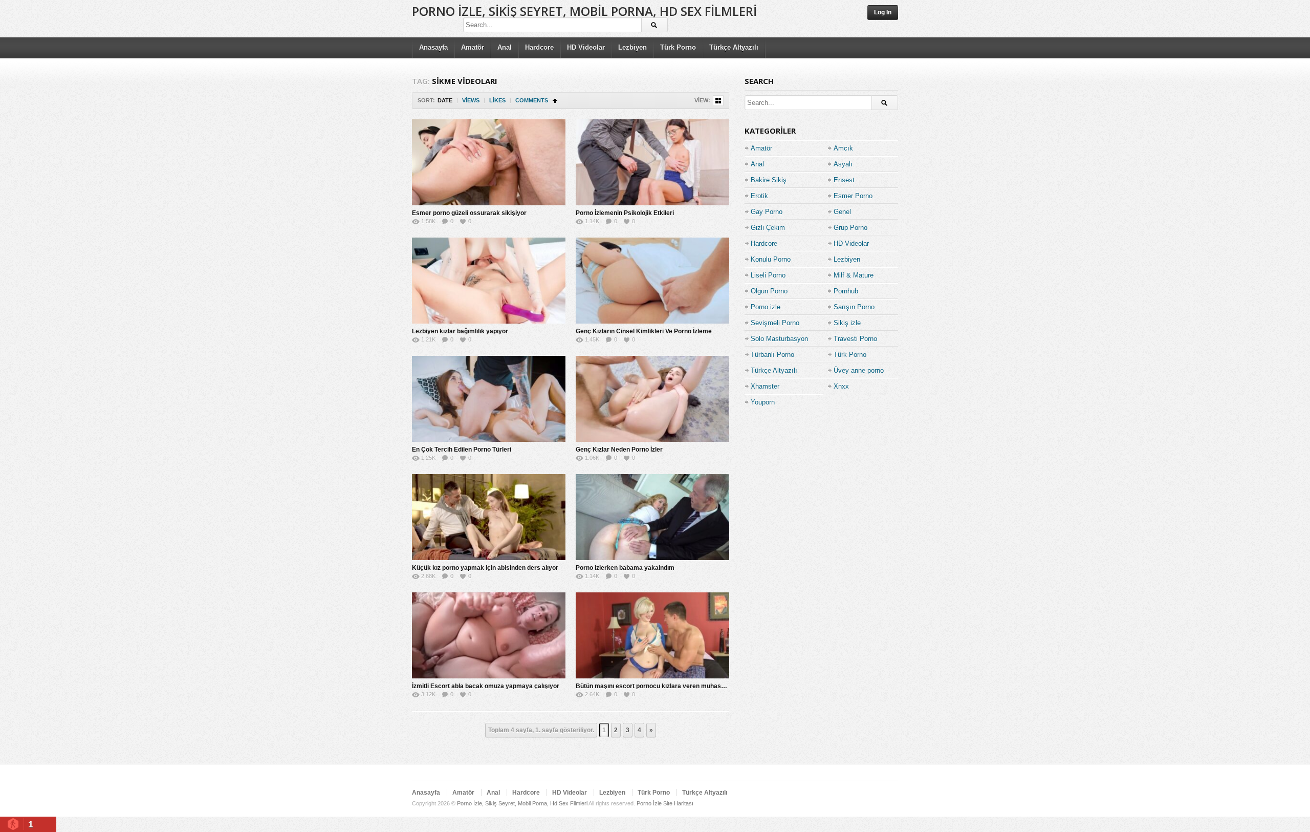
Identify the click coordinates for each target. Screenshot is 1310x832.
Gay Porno (766, 212)
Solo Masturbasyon (779, 339)
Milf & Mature (854, 275)
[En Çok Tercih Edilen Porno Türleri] (489, 399)
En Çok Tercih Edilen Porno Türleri (461, 449)
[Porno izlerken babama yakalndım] (652, 517)
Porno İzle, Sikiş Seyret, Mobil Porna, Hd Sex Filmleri (584, 11)
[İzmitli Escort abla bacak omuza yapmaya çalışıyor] (489, 635)
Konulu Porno (771, 259)
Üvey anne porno (859, 370)
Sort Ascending (555, 100)
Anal (504, 47)
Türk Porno (678, 47)
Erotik (759, 196)
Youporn (763, 402)
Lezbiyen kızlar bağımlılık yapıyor (460, 331)
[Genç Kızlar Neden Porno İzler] (652, 399)
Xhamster (765, 386)
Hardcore (539, 47)
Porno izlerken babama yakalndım (625, 567)
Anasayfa (433, 47)
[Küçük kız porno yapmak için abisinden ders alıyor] (489, 517)
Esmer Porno (853, 196)
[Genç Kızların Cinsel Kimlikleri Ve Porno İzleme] (652, 280)
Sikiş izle (847, 323)
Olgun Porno (769, 291)
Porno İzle (649, 803)
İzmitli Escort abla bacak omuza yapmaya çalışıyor (485, 686)
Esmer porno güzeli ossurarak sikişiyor (469, 213)
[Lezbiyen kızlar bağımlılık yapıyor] (489, 280)
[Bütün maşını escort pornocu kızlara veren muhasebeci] (652, 635)
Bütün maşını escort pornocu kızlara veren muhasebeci (656, 686)
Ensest (844, 180)
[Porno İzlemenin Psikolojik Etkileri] (652, 162)
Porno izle (765, 307)
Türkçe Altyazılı (733, 47)
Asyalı (843, 164)
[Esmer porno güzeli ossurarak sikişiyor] (489, 162)
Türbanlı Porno (772, 354)
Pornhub (846, 291)
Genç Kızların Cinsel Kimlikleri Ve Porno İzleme (644, 331)
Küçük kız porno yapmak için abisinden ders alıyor (485, 567)
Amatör (472, 47)
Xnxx (841, 386)
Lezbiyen (632, 47)
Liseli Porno (768, 275)
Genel (842, 212)
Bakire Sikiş (769, 180)
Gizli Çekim (768, 227)
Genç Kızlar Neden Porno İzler (619, 449)
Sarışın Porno (854, 307)
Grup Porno (850, 227)
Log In (882, 12)
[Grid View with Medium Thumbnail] (718, 100)
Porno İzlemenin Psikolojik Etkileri (625, 213)
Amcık (843, 148)
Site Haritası (678, 803)
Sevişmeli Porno (775, 323)
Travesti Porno (855, 339)
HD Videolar (586, 47)
